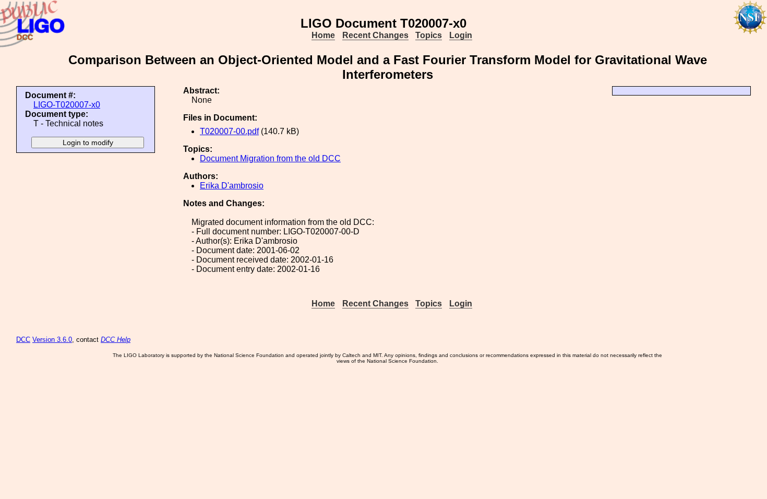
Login (460, 35)
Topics (428, 35)
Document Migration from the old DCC (270, 158)
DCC (23, 339)
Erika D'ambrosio (231, 185)
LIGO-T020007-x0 (66, 104)
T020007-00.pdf (229, 131)
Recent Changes (375, 35)
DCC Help (115, 339)
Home (323, 35)
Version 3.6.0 (52, 339)
